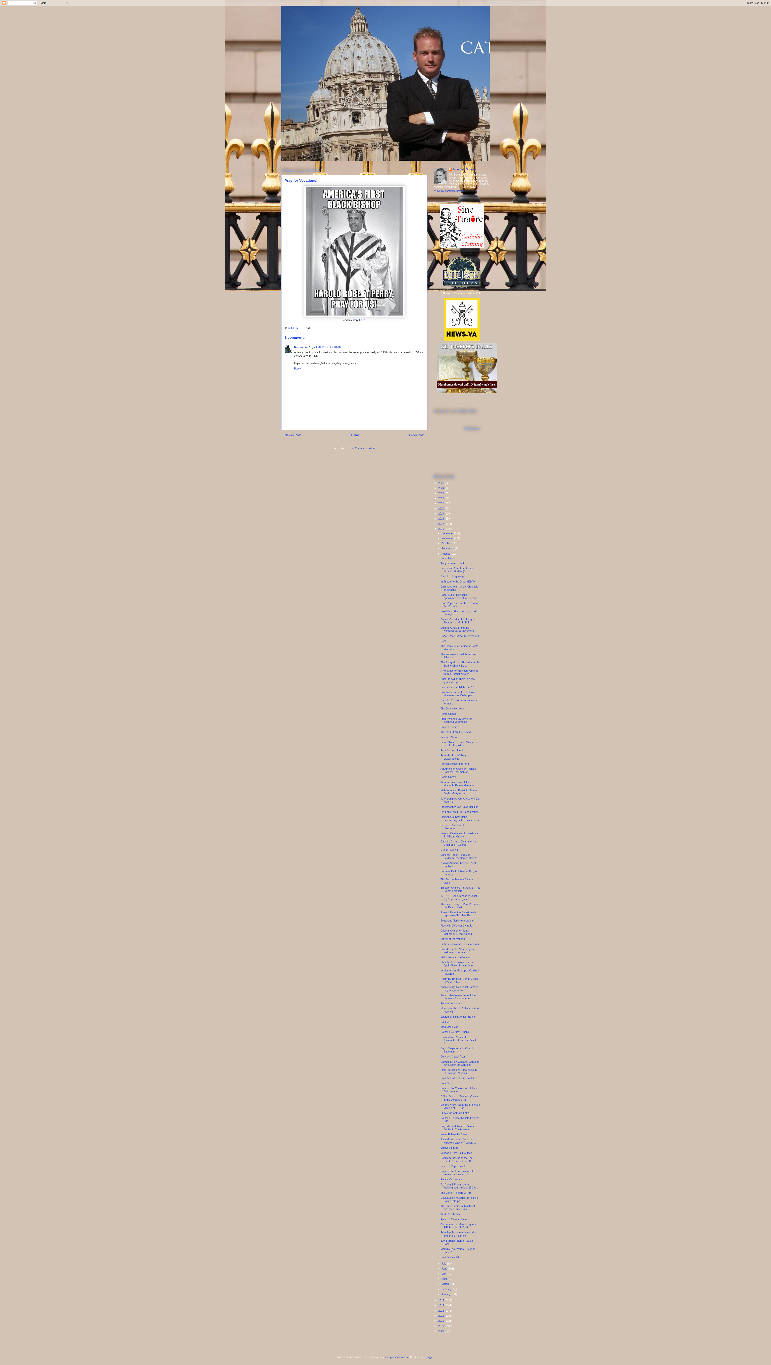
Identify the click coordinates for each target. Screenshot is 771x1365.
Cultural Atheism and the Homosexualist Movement (457, 629)
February (447, 1289)
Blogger (429, 1357)
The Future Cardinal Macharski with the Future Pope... (458, 1208)
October (447, 543)
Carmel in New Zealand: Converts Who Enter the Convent (460, 1063)
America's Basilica (451, 1179)
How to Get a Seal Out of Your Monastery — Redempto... (458, 694)
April (445, 1278)
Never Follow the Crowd (454, 1134)
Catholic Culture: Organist (455, 1031)
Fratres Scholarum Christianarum (460, 944)
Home (355, 435)
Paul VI (445, 1021)
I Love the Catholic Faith (455, 1112)
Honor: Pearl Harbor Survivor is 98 (460, 635)
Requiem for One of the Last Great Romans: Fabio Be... (458, 1159)
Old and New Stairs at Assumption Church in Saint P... (458, 1040)
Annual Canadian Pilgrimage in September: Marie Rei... (458, 621)
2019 (441, 513)
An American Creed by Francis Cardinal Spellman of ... (458, 770)
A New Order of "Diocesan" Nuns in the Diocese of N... (460, 1098)
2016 (441, 528)
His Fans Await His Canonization (459, 811)
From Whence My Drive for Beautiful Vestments (456, 720)
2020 (441, 508)
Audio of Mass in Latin (454, 1219)
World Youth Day (450, 1214)
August (446, 553)
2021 (441, 503)
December (448, 533)
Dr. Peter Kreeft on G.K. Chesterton (454, 827)
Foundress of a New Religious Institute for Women (458, 951)
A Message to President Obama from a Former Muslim (459, 672)
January (447, 1294)
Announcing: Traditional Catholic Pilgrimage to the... (459, 988)
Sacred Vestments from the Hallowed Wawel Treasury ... (459, 1141)
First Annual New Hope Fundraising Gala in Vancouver (460, 818)
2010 (441, 1325)
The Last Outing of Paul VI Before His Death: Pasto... (460, 906)
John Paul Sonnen (464, 169)
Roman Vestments (451, 1003)
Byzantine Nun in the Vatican (457, 920)
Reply (297, 368)
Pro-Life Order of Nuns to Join (458, 1078)
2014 (441, 1305)
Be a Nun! (446, 1083)
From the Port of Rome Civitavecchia (454, 757)
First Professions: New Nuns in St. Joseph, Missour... (459, 1071)
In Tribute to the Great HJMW (458, 581)
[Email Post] (307, 327)
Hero (443, 640)
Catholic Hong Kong (452, 576)
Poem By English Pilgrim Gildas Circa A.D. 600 (459, 980)
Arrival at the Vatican (453, 938)
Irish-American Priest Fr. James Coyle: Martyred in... (459, 792)
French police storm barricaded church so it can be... (458, 1234)
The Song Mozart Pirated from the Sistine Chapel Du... (460, 664)
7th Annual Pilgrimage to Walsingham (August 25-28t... (459, 1186)
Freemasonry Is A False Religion (459, 806)
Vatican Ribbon (449, 737)
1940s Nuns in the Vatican (456, 957)
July (444, 1263)
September (448, 548)
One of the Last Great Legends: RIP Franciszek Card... (459, 1226)
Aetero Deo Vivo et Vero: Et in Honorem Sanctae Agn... (458, 997)
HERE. (363, 320)
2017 (441, 523)
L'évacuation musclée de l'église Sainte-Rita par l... (459, 1199)
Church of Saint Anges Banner (458, 1016)
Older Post (416, 435)
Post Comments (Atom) (362, 448)
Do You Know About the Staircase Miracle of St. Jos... (460, 1106)
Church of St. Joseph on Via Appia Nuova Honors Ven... (458, 964)
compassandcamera (397, 1357)
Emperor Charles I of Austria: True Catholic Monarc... (460, 889)
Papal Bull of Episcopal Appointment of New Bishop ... (460, 596)
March (446, 1283)
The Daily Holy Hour (452, 708)
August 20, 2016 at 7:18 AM (325, 347)
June (445, 1268)
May (444, 1273)
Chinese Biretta (449, 1147)
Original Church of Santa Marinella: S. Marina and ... (458, 932)
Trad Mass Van (449, 1026)
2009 (441, 1331)
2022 (441, 498)
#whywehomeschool (452, 563)
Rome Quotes (449, 558)
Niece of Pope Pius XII (454, 1166)
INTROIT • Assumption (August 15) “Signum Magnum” (459, 897)
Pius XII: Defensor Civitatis (456, 925)
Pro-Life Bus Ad (450, 1257)
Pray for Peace (449, 727)
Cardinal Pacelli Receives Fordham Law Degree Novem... (460, 856)
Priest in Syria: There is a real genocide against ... (458, 680)
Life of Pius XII (449, 849)
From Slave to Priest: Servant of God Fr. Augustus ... (459, 744)
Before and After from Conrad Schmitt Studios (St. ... (457, 570)
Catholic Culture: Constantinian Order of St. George (458, 843)
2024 (441, 488)
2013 (441, 1310)
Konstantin (301, 347)
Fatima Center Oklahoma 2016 (458, 687)
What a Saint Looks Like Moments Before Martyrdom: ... (460, 784)
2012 (441, 1315)
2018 (441, 518)
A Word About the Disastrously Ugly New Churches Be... (458, 914)
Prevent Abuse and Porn (455, 763)
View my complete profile (448, 190)
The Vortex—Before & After (456, 1192)
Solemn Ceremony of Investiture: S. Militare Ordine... (460, 835)
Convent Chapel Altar (453, 1056)
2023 (441, 493)
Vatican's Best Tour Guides (456, 1152)
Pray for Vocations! (452, 750)
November (448, 538)
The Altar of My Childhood (456, 732)
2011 (441, 1320)
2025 (441, 483)
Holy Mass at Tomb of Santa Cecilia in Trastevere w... (457, 1128)
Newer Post (293, 435)
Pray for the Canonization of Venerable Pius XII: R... (457, 1173)
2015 (441, 1300)
